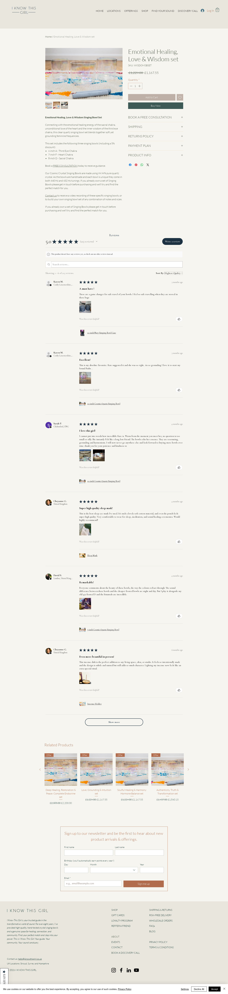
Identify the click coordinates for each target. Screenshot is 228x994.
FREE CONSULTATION (65, 165)
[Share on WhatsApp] (142, 165)
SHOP (114, 909)
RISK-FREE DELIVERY (160, 915)
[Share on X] (148, 165)
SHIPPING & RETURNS (160, 909)
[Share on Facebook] (130, 165)
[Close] (224, 989)
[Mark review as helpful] (179, 319)
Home (48, 36)
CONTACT (117, 947)
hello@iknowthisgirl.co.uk (30, 959)
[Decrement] (131, 86)
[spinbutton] (135, 86)
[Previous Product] (40, 769)
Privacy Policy (124, 989)
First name (69, 847)
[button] (217, 10)
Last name (119, 847)
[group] (114, 780)
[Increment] (140, 86)
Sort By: (160, 273)
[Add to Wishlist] (180, 97)
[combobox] (114, 870)
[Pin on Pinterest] (136, 165)
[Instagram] (114, 970)
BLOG (152, 931)
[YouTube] (136, 970)
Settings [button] (185, 989)
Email (67, 878)
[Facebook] (121, 970)
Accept (214, 989)
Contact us (51, 195)
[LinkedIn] (129, 970)
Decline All (199, 989)
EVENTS (115, 942)
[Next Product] (188, 769)
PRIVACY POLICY (158, 942)
